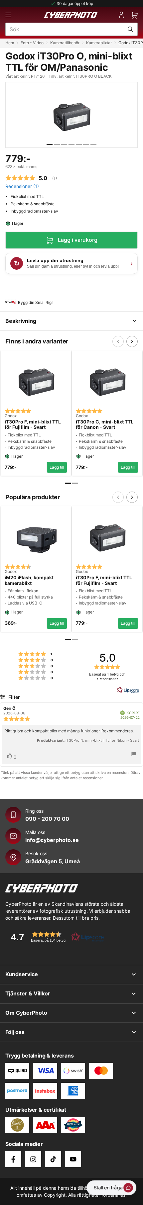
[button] (55, 936)
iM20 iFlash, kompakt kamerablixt (29, 580)
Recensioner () (22, 186)
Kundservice (21, 974)
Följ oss (15, 1032)
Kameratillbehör (64, 42)
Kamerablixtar (99, 42)
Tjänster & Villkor (27, 993)
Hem (9, 42)
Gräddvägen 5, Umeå (52, 861)
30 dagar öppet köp (75, 3)
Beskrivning (20, 321)
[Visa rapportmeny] (133, 754)
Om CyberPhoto (26, 1012)
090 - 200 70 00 (47, 818)
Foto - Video (32, 42)
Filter (13, 697)
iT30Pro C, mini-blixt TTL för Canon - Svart (104, 424)
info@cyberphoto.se (52, 840)
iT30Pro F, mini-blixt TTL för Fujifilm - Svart (33, 424)
